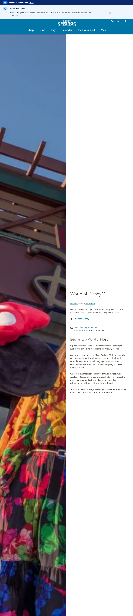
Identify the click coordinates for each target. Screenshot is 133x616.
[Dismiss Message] (110, 13)
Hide (31, 3)
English (116, 22)
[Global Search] (125, 21)
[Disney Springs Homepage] (67, 23)
